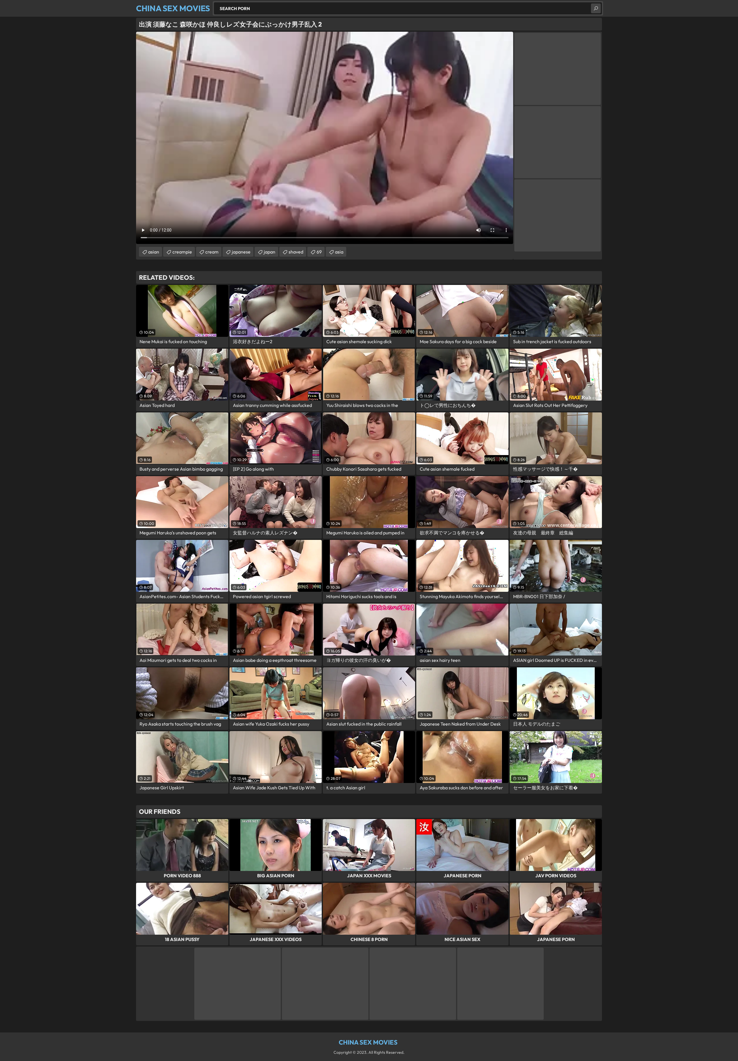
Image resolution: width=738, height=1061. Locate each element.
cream (212, 252)
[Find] (596, 8)
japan (269, 252)
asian (153, 252)
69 (319, 252)
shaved (296, 252)
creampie (182, 252)
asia (339, 252)
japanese (241, 252)
